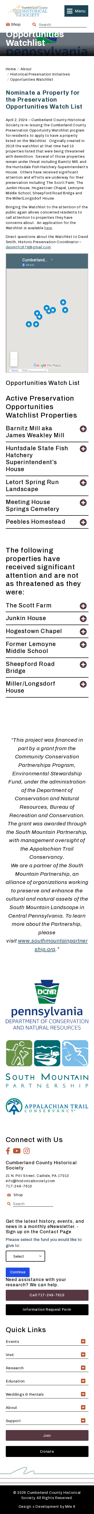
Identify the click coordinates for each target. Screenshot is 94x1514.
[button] (76, 11)
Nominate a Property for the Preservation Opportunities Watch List (44, 99)
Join (47, 1435)
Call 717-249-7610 (47, 1295)
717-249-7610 (19, 1186)
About (12, 1407)
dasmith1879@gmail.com (28, 247)
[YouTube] (17, 1151)
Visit (10, 1355)
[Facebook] (8, 1151)
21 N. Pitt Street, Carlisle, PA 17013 (37, 1176)
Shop (15, 24)
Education (15, 1381)
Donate (47, 1451)
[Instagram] (27, 1151)
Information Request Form (47, 1309)
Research (15, 1368)
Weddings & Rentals (25, 1394)
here (48, 228)
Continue (17, 1272)
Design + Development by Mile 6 (47, 1507)
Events (12, 1341)
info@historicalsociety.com (30, 1181)
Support (13, 1421)
